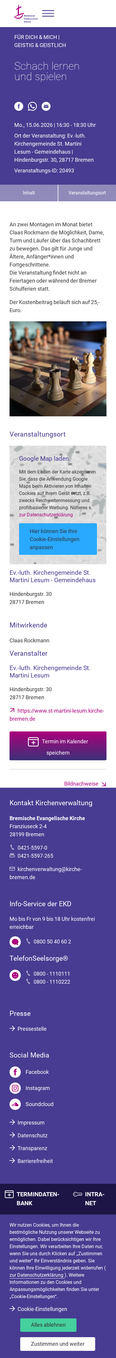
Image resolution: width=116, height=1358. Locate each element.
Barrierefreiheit (35, 1161)
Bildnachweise (81, 784)
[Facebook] (18, 106)
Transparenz (32, 1148)
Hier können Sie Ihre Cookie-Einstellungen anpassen (54, 539)
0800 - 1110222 (52, 982)
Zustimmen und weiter (57, 1344)
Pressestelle (32, 1029)
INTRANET (95, 1199)
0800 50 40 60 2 (52, 941)
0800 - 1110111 (52, 974)
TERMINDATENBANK (38, 1199)
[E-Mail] (46, 106)
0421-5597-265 (35, 856)
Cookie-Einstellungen (42, 1309)
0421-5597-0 (32, 848)
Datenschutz (33, 1135)
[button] (48, 13)
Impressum (31, 1122)
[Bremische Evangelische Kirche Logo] (26, 13)
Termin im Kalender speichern (65, 747)
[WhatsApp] (32, 106)
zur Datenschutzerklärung (46, 515)
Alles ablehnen (48, 1325)
